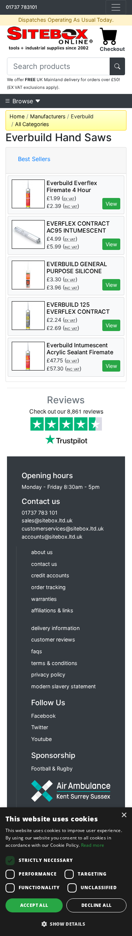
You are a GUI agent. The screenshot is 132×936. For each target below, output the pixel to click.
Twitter (39, 727)
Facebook (43, 716)
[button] (66, 924)
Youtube (41, 739)
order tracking (48, 587)
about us (42, 552)
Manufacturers (48, 116)
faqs (36, 651)
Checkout (112, 49)
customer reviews (53, 639)
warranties (44, 599)
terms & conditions (54, 663)
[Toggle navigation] (116, 7)
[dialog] (66, 871)
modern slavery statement (63, 686)
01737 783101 (21, 7)
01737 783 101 (40, 512)
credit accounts (50, 575)
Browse (23, 101)
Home (17, 116)
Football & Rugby (52, 768)
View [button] (111, 204)
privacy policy (48, 674)
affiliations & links (52, 610)
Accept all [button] (34, 905)
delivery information (55, 628)
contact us (44, 564)
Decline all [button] (96, 905)
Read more (92, 845)
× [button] (123, 815)
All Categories (32, 124)
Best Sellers (34, 159)
